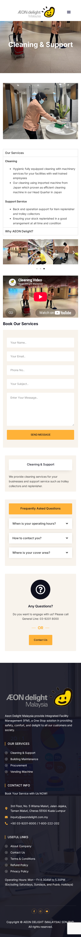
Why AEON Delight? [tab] (19, 231)
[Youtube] (46, 911)
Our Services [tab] (14, 153)
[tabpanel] (40, 192)
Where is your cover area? (31, 552)
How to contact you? (26, 538)
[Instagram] (40, 911)
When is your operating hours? (34, 523)
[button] (69, 12)
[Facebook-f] (34, 911)
